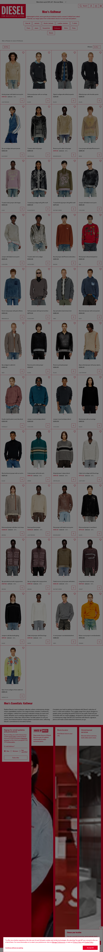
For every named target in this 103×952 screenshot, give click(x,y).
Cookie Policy (89, 942)
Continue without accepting (14, 948)
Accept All (90, 948)
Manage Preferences (58, 942)
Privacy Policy (77, 942)
